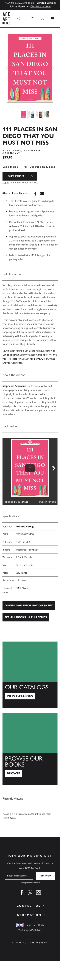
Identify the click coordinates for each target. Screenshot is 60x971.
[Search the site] (19, 19)
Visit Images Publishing (30, 930)
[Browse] (30, 749)
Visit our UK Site (35, 925)
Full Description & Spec (39, 166)
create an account (28, 813)
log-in (12, 813)
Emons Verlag (25, 526)
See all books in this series (26, 617)
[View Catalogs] (30, 675)
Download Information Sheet (29, 605)
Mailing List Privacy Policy (30, 882)
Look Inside (10, 166)
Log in (5, 182)
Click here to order (40, 6)
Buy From (16, 176)
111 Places (22, 588)
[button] (33, 19)
